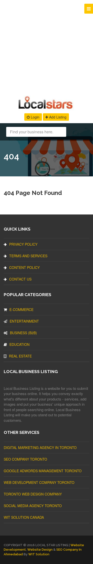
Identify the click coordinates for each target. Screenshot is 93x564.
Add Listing (57, 117)
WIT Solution (38, 554)
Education (19, 344)
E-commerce (21, 309)
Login (34, 117)
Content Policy (24, 267)
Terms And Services (28, 255)
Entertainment (24, 321)
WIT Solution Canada (24, 517)
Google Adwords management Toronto (43, 470)
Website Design (40, 549)
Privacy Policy (23, 244)
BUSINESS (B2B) (23, 332)
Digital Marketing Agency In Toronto (40, 447)
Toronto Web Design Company (33, 494)
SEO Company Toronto (25, 459)
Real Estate (20, 355)
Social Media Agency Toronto (33, 505)
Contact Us (20, 279)
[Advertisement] (46, 46)
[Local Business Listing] (46, 108)
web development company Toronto (39, 482)
